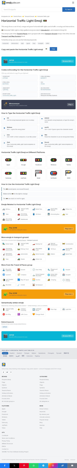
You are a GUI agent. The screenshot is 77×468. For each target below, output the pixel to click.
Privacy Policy (6, 441)
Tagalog (37, 356)
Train (5, 214)
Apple (3, 409)
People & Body (6, 379)
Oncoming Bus (53, 214)
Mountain (6, 285)
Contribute (5, 435)
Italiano (34, 353)
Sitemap (67, 459)
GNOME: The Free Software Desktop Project (15, 452)
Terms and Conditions (8, 438)
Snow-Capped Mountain (38, 275)
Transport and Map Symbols (49, 95)
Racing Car (37, 244)
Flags (3, 382)
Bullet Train (37, 209)
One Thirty (37, 269)
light (22, 43)
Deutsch (19, 353)
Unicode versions (45, 417)
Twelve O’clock (66, 280)
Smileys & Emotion (7, 393)
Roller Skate (7, 244)
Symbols (4, 388)
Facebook (5, 414)
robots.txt (72, 459)
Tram (5, 259)
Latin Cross (22, 314)
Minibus (6, 209)
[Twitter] (7, 372)
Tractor (21, 259)
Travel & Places (17, 16)
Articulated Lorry (37, 249)
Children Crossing (21, 309)
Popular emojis (44, 420)
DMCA (4, 446)
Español (12, 353)
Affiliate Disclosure (7, 443)
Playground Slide (52, 269)
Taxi (65, 214)
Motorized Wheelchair (7, 254)
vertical (5, 327)
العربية (17, 356)
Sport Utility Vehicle (52, 209)
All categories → (44, 401)
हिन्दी (23, 356)
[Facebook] (3, 372)
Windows (4, 417)
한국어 (11, 356)
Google (4, 411)
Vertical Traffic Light (23, 209)
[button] (19, 77)
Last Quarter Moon (7, 280)
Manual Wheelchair (52, 244)
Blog (41, 422)
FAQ (41, 428)
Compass (21, 274)
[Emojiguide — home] (11, 3)
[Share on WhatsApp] (33, 465)
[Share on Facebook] (5, 465)
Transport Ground (29, 16)
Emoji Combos (44, 409)
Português (51, 353)
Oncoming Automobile (22, 214)
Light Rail (66, 309)
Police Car (67, 209)
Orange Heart (38, 314)
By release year (44, 414)
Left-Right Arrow (36, 309)
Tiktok (3, 428)
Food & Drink (6, 398)
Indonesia (29, 356)
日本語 (5, 356)
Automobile (22, 254)
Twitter (4, 420)
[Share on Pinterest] (24, 465)
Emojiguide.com (5, 16)
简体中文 (66, 353)
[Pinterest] (10, 372)
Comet (21, 285)
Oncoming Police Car (7, 219)
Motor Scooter (38, 254)
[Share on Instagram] (53, 465)
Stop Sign (52, 309)
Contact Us (5, 449)
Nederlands (41, 353)
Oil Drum (36, 214)
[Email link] (72, 465)
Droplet (66, 269)
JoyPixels (4, 425)
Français (26, 353)
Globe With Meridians (52, 275)
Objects (4, 385)
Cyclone (6, 274)
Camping (51, 280)
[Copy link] (62, 465)
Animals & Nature (7, 396)
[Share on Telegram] (43, 465)
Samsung (4, 422)
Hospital (66, 274)
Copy (53, 49)
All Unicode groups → (8, 401)
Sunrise (36, 280)
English (5, 353)
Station (51, 254)
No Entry (6, 314)
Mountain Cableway (7, 269)
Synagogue (37, 285)
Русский (58, 353)
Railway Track (23, 249)
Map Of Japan (23, 280)
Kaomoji (42, 425)
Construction (67, 244)
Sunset (21, 269)
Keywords (42, 411)
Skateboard (22, 219)
